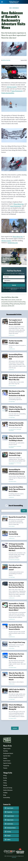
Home (10, 8)
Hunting (5, 785)
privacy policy (14, 289)
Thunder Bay (6, 765)
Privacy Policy (14, 857)
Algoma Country (12, 87)
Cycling (5, 780)
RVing (4, 795)
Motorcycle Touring (7, 787)
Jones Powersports (17, 91)
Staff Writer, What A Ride (6, 60)
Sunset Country (6, 760)
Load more (15, 728)
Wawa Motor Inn (19, 204)
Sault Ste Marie (10, 823)
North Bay (5, 751)
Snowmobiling (15, 8)
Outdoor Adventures (8, 790)
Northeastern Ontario (8, 753)
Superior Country (7, 763)
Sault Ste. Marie (6, 756)
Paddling (5, 792)
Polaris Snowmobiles (7, 93)
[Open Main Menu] (2, 2)
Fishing (5, 783)
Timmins (5, 768)
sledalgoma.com (13, 243)
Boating (5, 778)
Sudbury (5, 758)
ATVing (4, 775)
